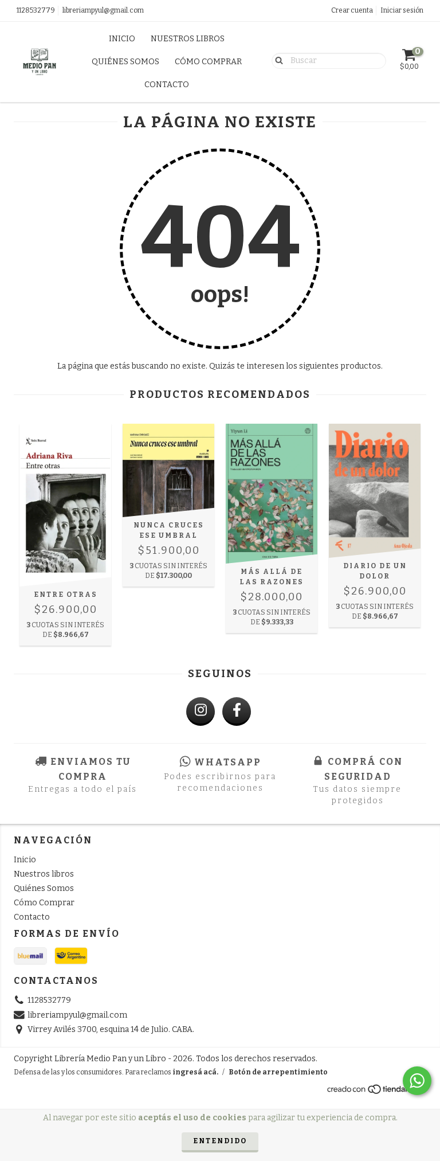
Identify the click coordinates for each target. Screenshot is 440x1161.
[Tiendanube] (376, 1092)
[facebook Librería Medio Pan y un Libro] (236, 711)
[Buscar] (276, 60)
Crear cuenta (352, 10)
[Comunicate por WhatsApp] (417, 1080)
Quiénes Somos (125, 62)
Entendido (220, 1141)
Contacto (166, 84)
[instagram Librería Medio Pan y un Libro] (200, 711)
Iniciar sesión (401, 10)
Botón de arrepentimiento (278, 1072)
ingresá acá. (195, 1072)
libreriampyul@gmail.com (103, 10)
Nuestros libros (188, 39)
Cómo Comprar (208, 62)
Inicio (122, 39)
